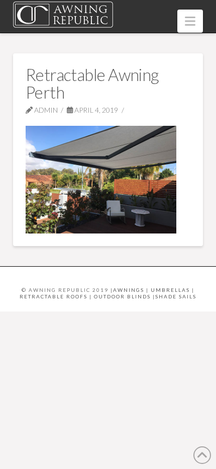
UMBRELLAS (170, 290)
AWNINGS (128, 290)
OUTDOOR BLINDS (122, 296)
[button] (190, 21)
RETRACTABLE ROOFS (53, 296)
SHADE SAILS (175, 296)
